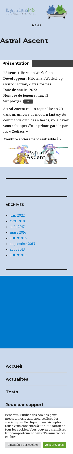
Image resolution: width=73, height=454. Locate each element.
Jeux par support (24, 404)
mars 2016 (18, 232)
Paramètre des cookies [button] (23, 445)
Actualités (17, 379)
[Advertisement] (36, 312)
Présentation (16, 63)
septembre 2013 (22, 244)
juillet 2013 (18, 255)
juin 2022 (17, 215)
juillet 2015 (18, 238)
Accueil (14, 366)
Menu (36, 25)
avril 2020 (18, 221)
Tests (12, 391)
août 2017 (17, 227)
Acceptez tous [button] (54, 445)
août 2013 (17, 249)
